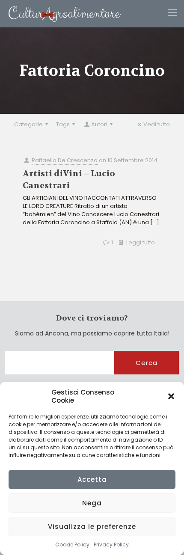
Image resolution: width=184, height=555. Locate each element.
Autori (99, 124)
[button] (171, 396)
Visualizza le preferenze (92, 526)
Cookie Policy (72, 544)
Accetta (92, 479)
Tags (63, 124)
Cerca (146, 362)
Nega (92, 503)
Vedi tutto (156, 124)
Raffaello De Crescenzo (65, 160)
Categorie (28, 124)
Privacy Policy (111, 544)
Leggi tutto (140, 242)
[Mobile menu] (172, 13)
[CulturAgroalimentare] (60, 13)
